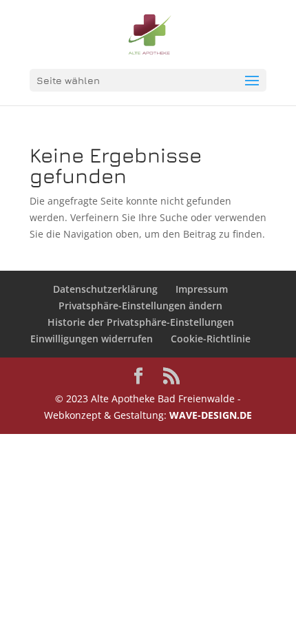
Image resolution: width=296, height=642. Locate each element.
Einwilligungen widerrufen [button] (91, 338)
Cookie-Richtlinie (211, 338)
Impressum (202, 289)
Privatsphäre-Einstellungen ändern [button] (140, 305)
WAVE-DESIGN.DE (210, 415)
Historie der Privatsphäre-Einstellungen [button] (140, 322)
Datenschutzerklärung (105, 289)
